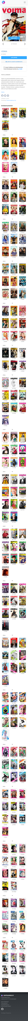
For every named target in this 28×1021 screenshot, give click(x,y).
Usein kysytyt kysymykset (8, 999)
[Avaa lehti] (5, 112)
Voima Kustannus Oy (11, 100)
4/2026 (20, 69)
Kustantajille (5, 1004)
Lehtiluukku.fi (9, 995)
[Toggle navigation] (25, 2)
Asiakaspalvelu (5, 997)
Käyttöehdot (5, 1001)
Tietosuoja (4, 1003)
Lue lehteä (14, 57)
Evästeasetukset (6, 1006)
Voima (2, 92)
